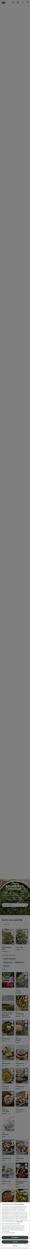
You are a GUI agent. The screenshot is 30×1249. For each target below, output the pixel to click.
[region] (15, 1225)
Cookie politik (19, 1221)
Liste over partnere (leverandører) (8, 1232)
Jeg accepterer (15, 1237)
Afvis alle (15, 1241)
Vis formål (15, 1246)
